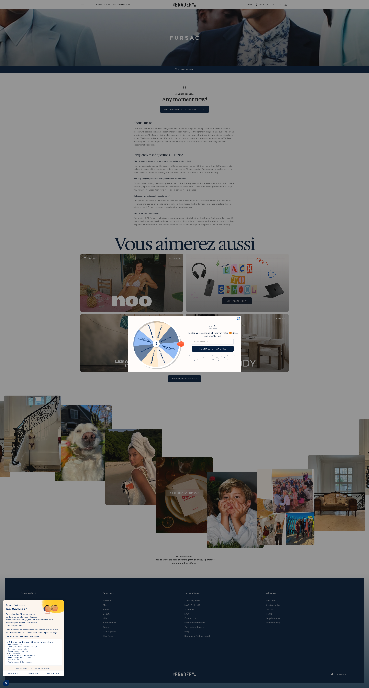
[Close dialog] (238, 318)
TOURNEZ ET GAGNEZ (213, 348)
